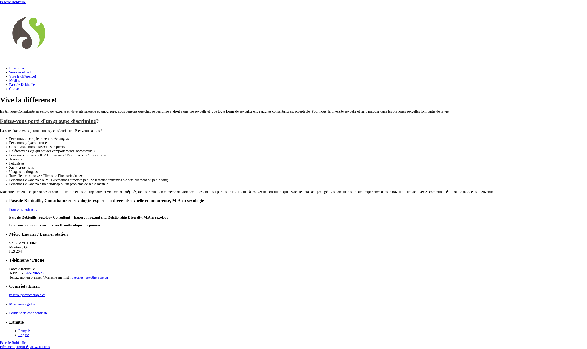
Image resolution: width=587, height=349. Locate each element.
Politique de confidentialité (28, 313)
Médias (14, 80)
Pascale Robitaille (13, 2)
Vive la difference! (22, 76)
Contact (14, 89)
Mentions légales (22, 304)
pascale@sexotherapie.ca (90, 277)
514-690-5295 (35, 273)
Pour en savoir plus (23, 209)
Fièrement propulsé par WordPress (25, 347)
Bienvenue (17, 68)
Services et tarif (20, 72)
